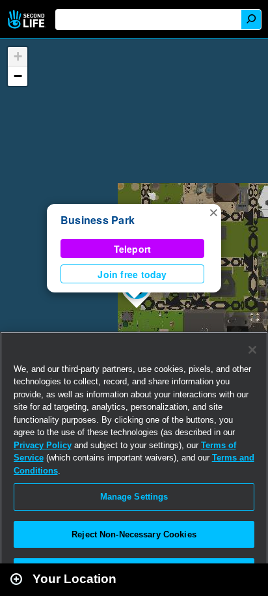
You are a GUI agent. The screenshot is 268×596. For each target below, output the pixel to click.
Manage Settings (134, 497)
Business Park (97, 219)
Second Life (28, 19)
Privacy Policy (43, 445)
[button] (213, 212)
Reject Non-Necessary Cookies (134, 534)
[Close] (252, 349)
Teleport (133, 248)
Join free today (132, 274)
